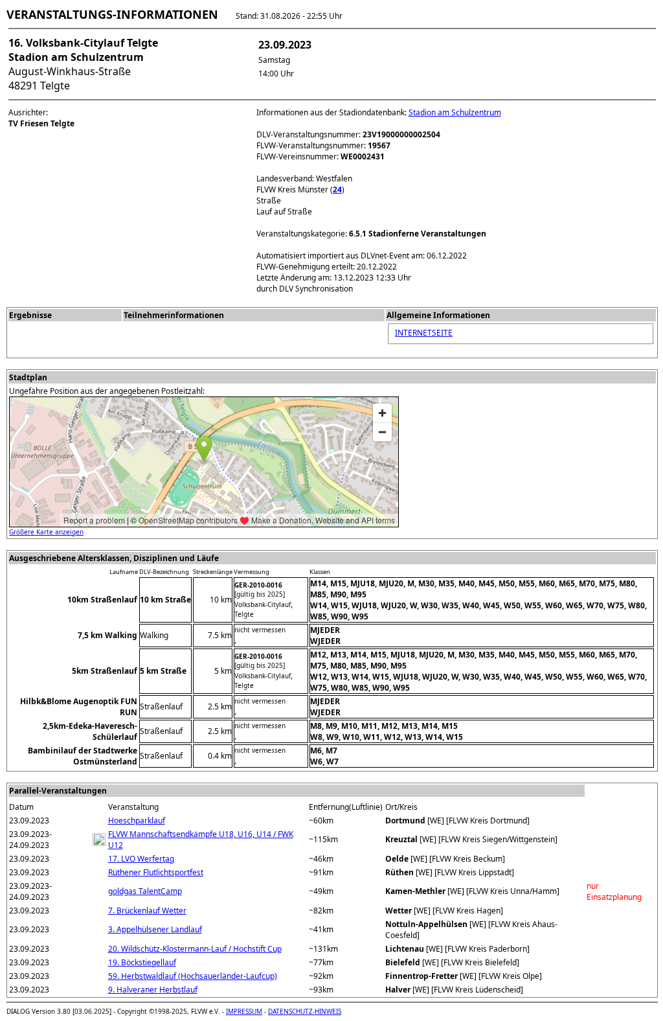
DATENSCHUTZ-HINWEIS (304, 1011)
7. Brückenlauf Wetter (147, 910)
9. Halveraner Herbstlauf (152, 989)
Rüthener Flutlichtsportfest (155, 872)
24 (337, 189)
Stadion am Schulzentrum (455, 112)
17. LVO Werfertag (141, 858)
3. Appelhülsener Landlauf (155, 929)
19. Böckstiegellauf (142, 962)
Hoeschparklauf (136, 820)
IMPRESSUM (244, 1011)
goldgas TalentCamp (145, 891)
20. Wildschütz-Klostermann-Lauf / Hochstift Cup (195, 948)
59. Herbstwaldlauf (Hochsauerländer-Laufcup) (192, 975)
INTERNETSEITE (424, 332)
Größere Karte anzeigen (46, 531)
